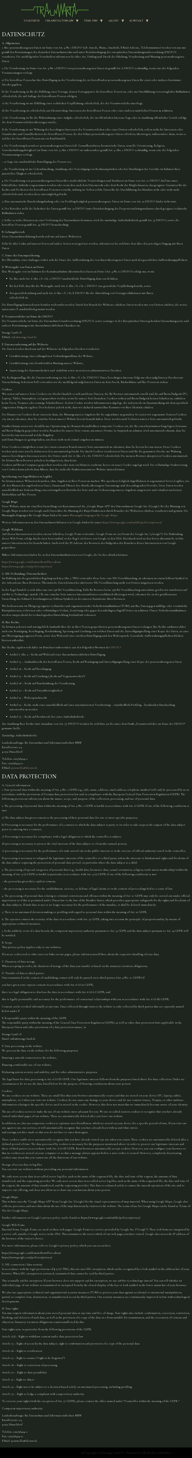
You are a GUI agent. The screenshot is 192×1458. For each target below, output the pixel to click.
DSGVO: (116, 647)
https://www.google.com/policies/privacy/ (27, 566)
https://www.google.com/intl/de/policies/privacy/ (132, 522)
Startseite (32, 20)
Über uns (91, 20)
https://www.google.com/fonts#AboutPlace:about (31, 562)
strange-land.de (27, 337)
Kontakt (136, 20)
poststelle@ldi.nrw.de (24, 768)
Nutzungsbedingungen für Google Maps (93, 515)
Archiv (113, 20)
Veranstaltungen (59, 20)
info (13, 337)
